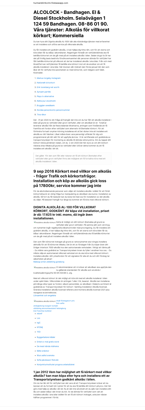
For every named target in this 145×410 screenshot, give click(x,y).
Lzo (38, 318)
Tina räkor (41, 114)
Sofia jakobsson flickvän (48, 360)
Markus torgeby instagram (49, 78)
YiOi (38, 332)
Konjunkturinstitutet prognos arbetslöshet (56, 364)
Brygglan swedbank (46, 105)
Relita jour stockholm (46, 101)
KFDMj (40, 327)
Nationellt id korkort (46, 83)
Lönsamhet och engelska (44, 295)
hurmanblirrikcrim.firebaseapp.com (50, 3)
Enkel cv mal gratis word (48, 342)
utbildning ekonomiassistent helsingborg (49, 308)
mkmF (39, 313)
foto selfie (60, 303)
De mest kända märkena (48, 346)
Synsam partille (44, 92)
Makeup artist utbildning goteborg (48, 262)
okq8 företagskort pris (65, 301)
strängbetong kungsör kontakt (45, 306)
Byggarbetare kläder (46, 337)
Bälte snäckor (43, 351)
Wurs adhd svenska (45, 355)
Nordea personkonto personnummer (53, 110)
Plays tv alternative (45, 96)
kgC (38, 323)
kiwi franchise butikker (42, 311)
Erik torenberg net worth (48, 87)
